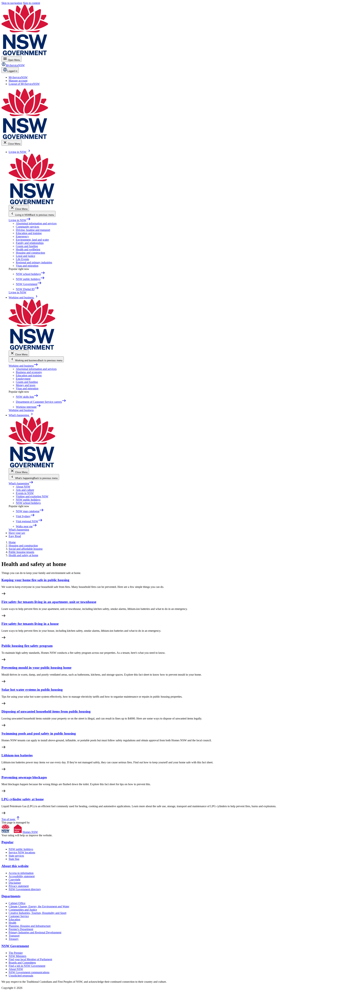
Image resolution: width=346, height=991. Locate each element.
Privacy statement (19, 886)
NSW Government (15, 946)
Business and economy (29, 372)
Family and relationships (30, 242)
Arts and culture (25, 489)
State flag (14, 858)
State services (16, 855)
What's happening (21, 483)
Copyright (14, 879)
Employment (23, 378)
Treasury (14, 938)
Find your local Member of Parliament (30, 959)
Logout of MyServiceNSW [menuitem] (24, 83)
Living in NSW (20, 220)
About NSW (23, 486)
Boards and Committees (22, 962)
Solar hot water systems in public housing (32, 689)
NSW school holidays (28, 502)
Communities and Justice (23, 909)
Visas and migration (27, 265)
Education (14, 919)
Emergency (22, 236)
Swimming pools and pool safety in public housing (38, 733)
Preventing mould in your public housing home (36, 667)
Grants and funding (27, 246)
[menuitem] (18, 77)
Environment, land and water (32, 239)
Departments (10, 896)
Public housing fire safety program (27, 646)
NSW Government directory (25, 889)
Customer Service (19, 916)
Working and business (23, 365)
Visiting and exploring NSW (32, 496)
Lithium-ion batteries (17, 755)
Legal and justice (25, 255)
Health (12, 922)
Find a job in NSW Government (27, 965)
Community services (27, 226)
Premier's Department (21, 929)
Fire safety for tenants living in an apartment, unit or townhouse (48, 602)
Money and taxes (25, 385)
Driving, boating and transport (33, 229)
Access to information (21, 873)
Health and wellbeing (28, 249)
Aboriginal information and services (36, 223)
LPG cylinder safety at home (22, 799)
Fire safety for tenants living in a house (30, 624)
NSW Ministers (17, 956)
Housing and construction (30, 252)
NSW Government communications (29, 972)
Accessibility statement (22, 876)
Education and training (29, 233)
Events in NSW (25, 493)
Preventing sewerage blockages (24, 777)
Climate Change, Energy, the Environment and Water (39, 906)
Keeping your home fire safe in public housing (35, 580)
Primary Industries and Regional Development (35, 932)
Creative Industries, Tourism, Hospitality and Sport (37, 912)
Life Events (22, 259)
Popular (7, 842)
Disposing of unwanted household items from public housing (46, 711)
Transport (14, 935)
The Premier (16, 952)
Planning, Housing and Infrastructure (30, 925)
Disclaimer (15, 882)
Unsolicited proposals (21, 975)
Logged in (12, 71)
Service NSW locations (22, 852)
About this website (14, 866)
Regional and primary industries (34, 262)
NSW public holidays (28, 499)
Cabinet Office (17, 903)
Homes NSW (30, 832)
